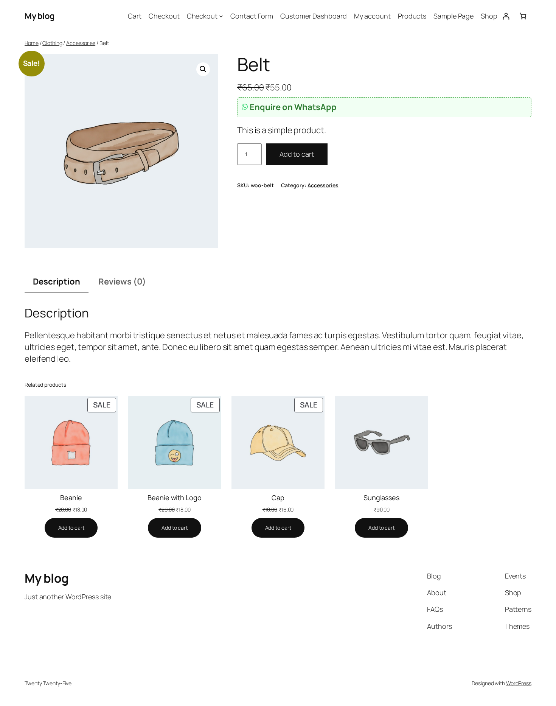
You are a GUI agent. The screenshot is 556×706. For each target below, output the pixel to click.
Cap (278, 497)
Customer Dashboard (313, 15)
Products (412, 15)
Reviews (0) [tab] (122, 281)
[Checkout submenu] (221, 16)
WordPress (518, 683)
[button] (203, 69)
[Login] (505, 16)
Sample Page (453, 15)
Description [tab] (56, 281)
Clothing (52, 43)
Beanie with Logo (174, 497)
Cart (134, 15)
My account (372, 15)
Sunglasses (381, 497)
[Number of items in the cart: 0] (522, 16)
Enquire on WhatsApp (293, 107)
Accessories (80, 43)
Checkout (164, 15)
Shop (489, 15)
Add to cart (297, 154)
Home (32, 43)
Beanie (71, 497)
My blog (40, 16)
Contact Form (251, 15)
